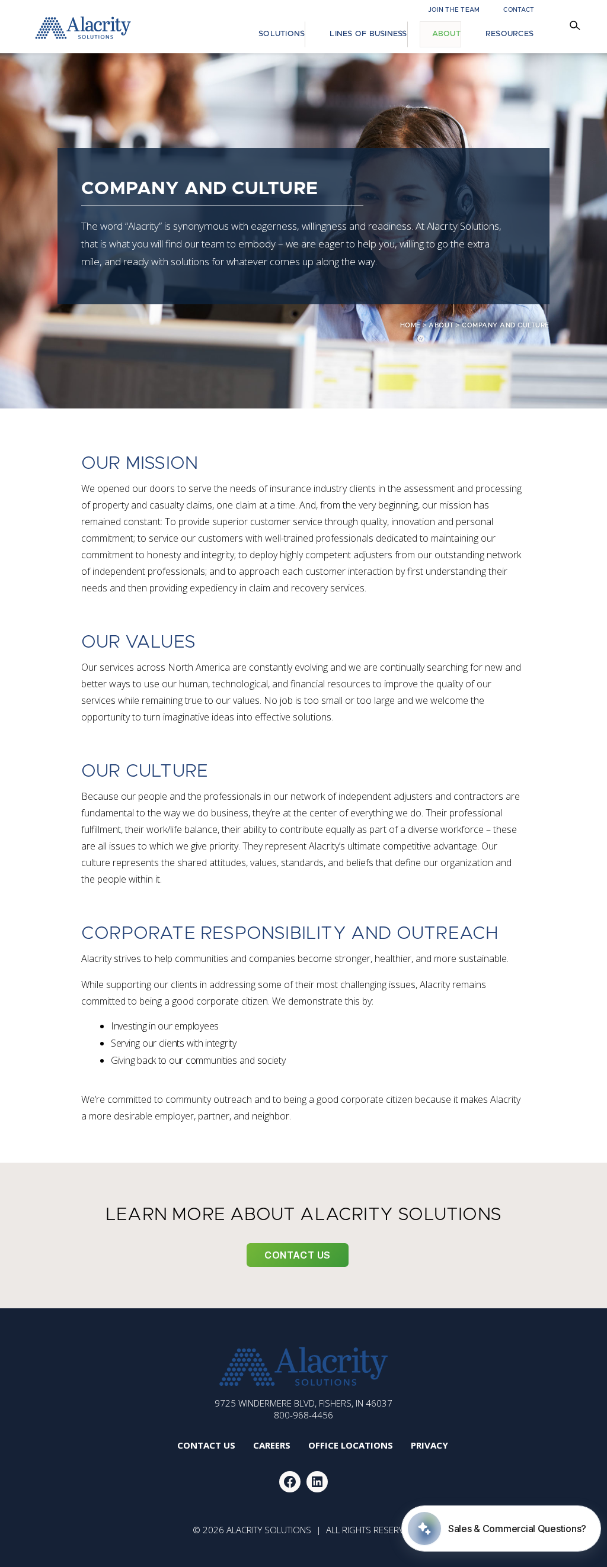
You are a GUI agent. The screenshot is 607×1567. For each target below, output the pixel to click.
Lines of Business (368, 34)
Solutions (281, 34)
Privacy (429, 1445)
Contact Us (297, 1255)
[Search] (576, 27)
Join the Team (454, 10)
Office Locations (350, 1445)
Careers (271, 1445)
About (446, 34)
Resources (509, 34)
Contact (518, 10)
